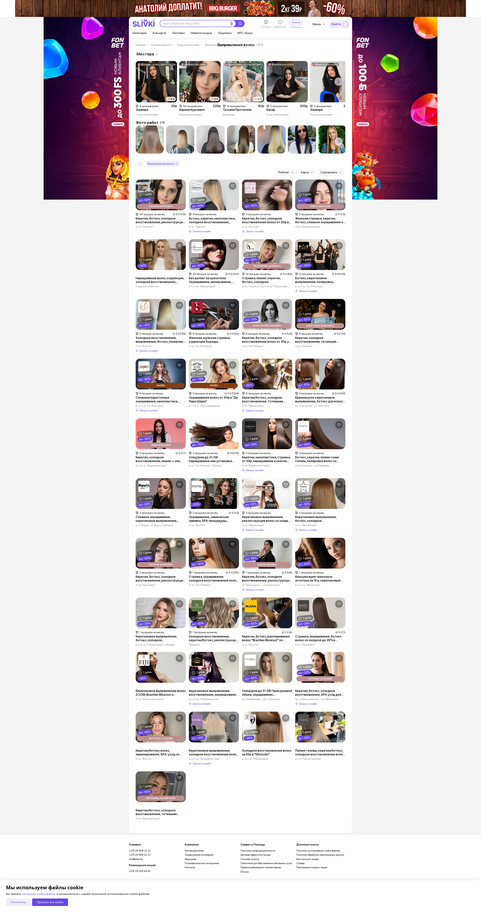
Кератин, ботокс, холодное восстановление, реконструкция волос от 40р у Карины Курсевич (160, 220)
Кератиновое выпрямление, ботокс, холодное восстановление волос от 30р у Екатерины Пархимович (159, 638)
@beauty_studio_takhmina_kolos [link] (158, 64)
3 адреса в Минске (147, 286)
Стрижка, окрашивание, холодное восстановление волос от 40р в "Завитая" (213, 578)
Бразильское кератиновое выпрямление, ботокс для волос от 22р (319, 399)
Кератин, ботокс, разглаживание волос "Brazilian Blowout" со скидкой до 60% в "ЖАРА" (266, 638)
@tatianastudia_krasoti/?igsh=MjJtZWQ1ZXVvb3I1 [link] (245, 64)
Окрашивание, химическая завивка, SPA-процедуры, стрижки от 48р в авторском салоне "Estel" (210, 519)
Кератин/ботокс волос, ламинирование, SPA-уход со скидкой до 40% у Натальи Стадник (157, 752)
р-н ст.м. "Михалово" (308, 584)
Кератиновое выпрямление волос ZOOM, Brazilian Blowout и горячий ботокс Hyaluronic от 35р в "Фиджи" (161, 693)
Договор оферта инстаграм (255, 854)
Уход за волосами (188, 44)
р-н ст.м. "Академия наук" (151, 465)
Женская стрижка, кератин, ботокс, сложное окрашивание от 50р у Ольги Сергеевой (320, 220)
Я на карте (159, 33)
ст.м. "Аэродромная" (308, 226)
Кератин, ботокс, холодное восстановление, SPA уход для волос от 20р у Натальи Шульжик (319, 693)
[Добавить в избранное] (179, 186)
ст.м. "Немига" (144, 226)
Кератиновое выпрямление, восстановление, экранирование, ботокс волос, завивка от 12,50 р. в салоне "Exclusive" (213, 693)
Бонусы (244, 871)
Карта (305, 172)
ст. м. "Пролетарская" (308, 758)
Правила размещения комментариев (260, 867)
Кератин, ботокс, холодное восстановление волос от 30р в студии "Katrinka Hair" (265, 220)
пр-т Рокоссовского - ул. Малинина (316, 699)
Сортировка (328, 172)
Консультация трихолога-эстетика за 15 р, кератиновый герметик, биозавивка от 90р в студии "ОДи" (318, 578)
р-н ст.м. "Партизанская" (204, 699)
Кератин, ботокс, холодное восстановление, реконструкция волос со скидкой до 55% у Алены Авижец (266, 578)
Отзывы (300, 863)
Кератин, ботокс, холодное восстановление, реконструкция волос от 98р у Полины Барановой (160, 578)
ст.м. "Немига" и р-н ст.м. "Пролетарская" (266, 286)
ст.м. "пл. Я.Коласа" (200, 346)
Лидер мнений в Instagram (199, 854)
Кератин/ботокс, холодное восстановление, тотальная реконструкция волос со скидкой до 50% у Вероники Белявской (161, 812)
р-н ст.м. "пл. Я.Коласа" (309, 286)
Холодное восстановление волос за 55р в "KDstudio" (267, 752)
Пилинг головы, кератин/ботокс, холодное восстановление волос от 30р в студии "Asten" (319, 752)
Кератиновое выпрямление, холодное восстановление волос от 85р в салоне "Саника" (213, 752)
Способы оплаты (249, 859)
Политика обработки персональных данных (320, 854)
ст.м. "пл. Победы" (253, 346)
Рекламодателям (194, 850)
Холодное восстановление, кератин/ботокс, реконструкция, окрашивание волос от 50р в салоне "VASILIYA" (213, 638)
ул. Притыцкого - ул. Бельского (261, 584)
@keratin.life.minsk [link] (195, 64)
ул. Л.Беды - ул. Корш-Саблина (154, 525)
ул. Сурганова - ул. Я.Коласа (312, 405)
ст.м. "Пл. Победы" (200, 584)
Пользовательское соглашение (202, 863)
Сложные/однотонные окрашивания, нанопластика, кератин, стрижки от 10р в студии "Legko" (157, 399)
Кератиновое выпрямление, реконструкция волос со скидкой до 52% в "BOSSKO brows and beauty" (267, 519)
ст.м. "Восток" (250, 226)
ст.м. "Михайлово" (306, 525)
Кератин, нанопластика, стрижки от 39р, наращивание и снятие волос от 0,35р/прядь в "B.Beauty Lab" (266, 459)
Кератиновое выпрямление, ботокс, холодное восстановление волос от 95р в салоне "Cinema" (318, 519)
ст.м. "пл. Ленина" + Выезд (205, 465)
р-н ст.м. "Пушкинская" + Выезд (155, 644)
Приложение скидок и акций (311, 867)
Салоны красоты (161, 44)
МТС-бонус (245, 33)
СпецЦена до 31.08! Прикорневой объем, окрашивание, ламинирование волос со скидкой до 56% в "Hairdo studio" (267, 693)
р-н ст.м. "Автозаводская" (204, 405)
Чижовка (194, 644)
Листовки (178, 33)
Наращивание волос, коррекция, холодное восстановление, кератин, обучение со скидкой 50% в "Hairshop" (160, 280)
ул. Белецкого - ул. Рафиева (312, 465)
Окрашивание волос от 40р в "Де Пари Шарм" (213, 399)
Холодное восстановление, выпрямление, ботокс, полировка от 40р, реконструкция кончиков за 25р (160, 340)
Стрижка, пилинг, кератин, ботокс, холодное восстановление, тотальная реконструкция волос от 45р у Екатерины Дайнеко (265, 280)
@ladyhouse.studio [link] (283, 64)
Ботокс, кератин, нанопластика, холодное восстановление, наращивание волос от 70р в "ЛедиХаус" (212, 220)
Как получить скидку (307, 859)
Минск (317, 24)
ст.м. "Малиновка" (253, 405)
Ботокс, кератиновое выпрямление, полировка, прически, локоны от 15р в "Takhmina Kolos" (314, 280)
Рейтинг (283, 172)
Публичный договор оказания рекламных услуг (266, 863)
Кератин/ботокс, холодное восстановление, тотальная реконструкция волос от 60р (263, 399)
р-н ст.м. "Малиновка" (202, 286)
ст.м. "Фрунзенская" (148, 818)
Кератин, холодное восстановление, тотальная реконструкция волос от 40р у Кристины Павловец (318, 340)
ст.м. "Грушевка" (146, 584)
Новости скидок (201, 33)
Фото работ (147, 122)
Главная (140, 44)
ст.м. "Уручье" (197, 226)
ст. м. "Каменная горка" (150, 699)
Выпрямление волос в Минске (219, 44)
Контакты (190, 867)
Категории (140, 33)
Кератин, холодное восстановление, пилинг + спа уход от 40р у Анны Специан (158, 459)
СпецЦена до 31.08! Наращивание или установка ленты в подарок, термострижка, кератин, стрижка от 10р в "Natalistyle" (213, 459)
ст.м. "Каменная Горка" (256, 465)
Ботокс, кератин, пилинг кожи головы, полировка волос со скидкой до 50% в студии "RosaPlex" (317, 459)
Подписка (224, 33)
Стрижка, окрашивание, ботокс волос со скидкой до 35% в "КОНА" (318, 638)
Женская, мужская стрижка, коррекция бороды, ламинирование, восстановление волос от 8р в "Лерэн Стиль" (213, 340)
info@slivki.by (136, 859)
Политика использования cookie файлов (318, 850)
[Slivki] (143, 23)
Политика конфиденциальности (257, 850)
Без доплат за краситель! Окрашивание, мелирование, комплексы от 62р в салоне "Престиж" (210, 280)
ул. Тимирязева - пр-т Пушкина (261, 699)
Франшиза (190, 859)
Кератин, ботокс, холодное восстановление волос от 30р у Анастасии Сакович (265, 340)
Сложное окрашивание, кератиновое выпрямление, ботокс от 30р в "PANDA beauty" (159, 519)
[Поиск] (240, 23)
